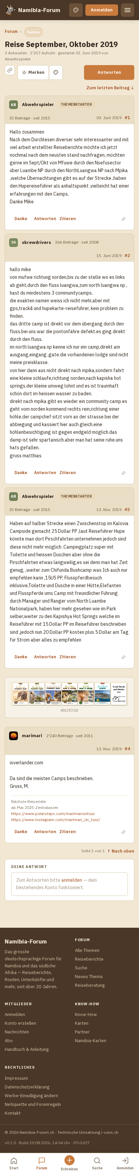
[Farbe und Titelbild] (56, 72)
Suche (81, 968)
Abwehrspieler (38, 104)
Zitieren (67, 218)
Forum (11, 31)
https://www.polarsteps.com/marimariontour (53, 813)
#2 (127, 255)
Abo (9, 1040)
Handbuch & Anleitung (27, 1049)
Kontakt (13, 1113)
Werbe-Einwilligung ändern (31, 1096)
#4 (127, 748)
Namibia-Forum (39, 10)
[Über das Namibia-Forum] (10, 10)
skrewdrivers (36, 242)
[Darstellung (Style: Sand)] (76, 10)
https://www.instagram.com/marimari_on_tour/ (55, 819)
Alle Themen (87, 950)
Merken (33, 72)
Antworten (109, 72)
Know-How (86, 1014)
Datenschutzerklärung (27, 1087)
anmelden (71, 880)
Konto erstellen (20, 1023)
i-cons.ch (109, 1132)
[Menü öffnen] (127, 10)
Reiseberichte (89, 959)
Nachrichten (17, 1032)
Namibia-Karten (90, 1040)
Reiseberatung (90, 985)
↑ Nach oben (120, 851)
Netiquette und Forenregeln (33, 1104)
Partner (82, 1032)
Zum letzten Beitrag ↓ (110, 87)
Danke (21, 218)
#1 (127, 117)
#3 (127, 509)
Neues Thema (89, 976)
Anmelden (102, 10)
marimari (32, 735)
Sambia (33, 32)
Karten (81, 1023)
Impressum (16, 1078)
